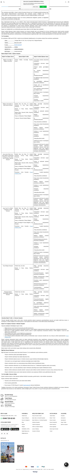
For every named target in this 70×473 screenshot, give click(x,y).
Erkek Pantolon (53, 424)
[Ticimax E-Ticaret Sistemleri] (35, 472)
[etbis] (20, 449)
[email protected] (18, 51)
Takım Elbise (52, 415)
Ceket (51, 431)
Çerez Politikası (35, 428)
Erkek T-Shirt (52, 417)
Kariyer (23, 424)
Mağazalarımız (25, 433)
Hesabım (63, 415)
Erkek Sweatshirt (53, 422)
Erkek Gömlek (53, 420)
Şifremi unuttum (64, 424)
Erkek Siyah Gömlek (54, 428)
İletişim (23, 426)
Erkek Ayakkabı (53, 426)
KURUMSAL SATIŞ (25, 428)
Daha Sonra (35, 6)
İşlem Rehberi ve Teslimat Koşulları (39, 420)
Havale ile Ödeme (36, 431)
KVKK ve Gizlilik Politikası (37, 426)
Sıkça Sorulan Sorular (37, 415)
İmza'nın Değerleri (26, 420)
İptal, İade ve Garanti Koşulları (38, 417)
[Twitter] (4, 433)
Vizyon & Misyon (25, 417)
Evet (43, 6)
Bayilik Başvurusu (25, 431)
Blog (23, 422)
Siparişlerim (63, 420)
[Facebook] (2, 433)
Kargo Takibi (63, 422)
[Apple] (5, 429)
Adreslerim (63, 417)
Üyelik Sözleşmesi (36, 424)
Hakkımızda (24, 415)
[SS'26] (7, 452)
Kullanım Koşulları (36, 422)
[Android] (14, 429)
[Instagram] (7, 433)
